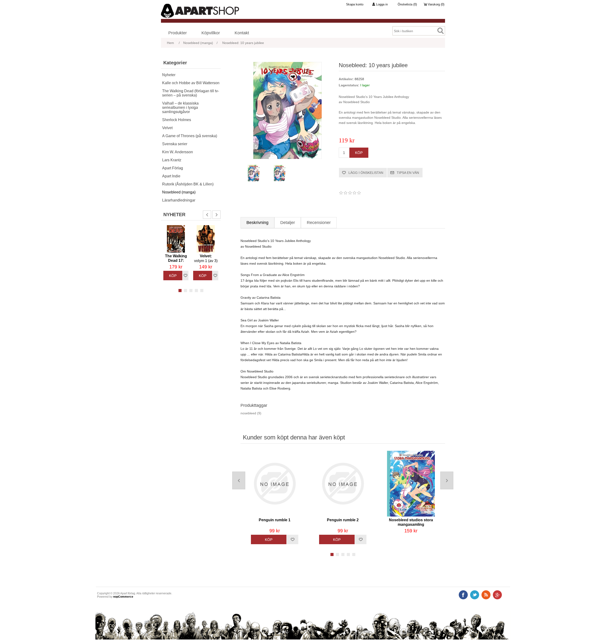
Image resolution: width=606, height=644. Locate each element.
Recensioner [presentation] (319, 222)
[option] (176, 252)
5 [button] (201, 290)
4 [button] (196, 290)
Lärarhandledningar (178, 200)
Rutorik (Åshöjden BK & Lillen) (188, 184)
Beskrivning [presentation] (257, 222)
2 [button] (185, 290)
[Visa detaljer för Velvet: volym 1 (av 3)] (205, 239)
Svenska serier (174, 144)
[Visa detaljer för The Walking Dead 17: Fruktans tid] (176, 239)
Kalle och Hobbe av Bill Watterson (190, 83)
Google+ (497, 594)
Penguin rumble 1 (274, 520)
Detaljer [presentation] (287, 222)
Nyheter (168, 75)
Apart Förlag (172, 168)
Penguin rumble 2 (343, 520)
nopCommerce (123, 596)
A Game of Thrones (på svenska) (189, 136)
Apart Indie (171, 176)
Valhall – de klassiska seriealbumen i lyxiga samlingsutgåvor (180, 107)
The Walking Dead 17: (176, 260)
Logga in (382, 4)
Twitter (474, 594)
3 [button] (190, 290)
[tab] (257, 222)
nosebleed (248, 413)
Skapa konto (354, 4)
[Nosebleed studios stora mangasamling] (411, 484)
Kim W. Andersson (177, 152)
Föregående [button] (207, 214)
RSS (485, 594)
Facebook (463, 594)
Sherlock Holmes (176, 120)
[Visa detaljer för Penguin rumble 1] (274, 484)
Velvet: (206, 258)
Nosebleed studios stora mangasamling (411, 522)
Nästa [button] (216, 214)
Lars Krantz (171, 160)
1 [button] (180, 290)
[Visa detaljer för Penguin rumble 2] (343, 484)
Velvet (167, 128)
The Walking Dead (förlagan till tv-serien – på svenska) (190, 93)
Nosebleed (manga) (179, 192)
